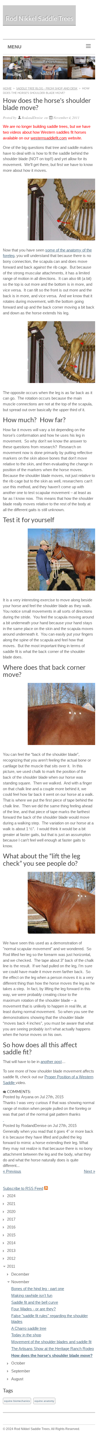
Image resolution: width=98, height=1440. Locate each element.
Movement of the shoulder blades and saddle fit (51, 1342)
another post (51, 1062)
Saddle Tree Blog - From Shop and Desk (46, 88)
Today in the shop (26, 1335)
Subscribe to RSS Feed (23, 1188)
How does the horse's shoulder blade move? (52, 1355)
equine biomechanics (17, 1400)
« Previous (12, 1171)
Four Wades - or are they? (33, 1309)
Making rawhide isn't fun (31, 1295)
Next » (89, 1171)
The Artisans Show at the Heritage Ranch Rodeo (52, 1349)
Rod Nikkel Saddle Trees (39, 19)
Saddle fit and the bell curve (34, 1302)
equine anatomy (44, 1400)
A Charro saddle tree (28, 1328)
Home (7, 88)
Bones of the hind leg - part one (37, 1289)
